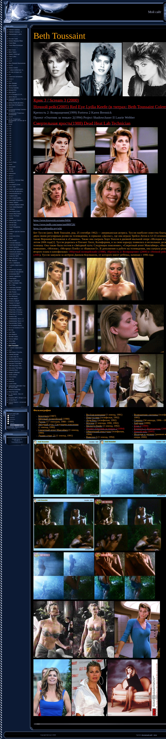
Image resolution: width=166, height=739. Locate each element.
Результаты (10, 426)
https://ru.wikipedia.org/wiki (47, 228)
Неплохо (12, 419)
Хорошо (12, 417)
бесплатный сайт (147, 735)
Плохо (12, 421)
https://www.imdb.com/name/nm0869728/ (54, 224)
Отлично (12, 415)
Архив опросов (19, 426)
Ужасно (12, 423)
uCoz (155, 735)
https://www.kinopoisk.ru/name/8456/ (52, 220)
